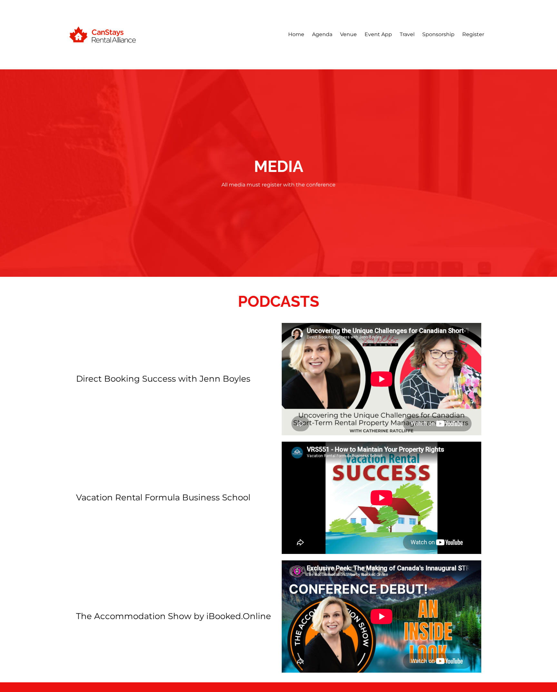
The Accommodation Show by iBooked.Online (173, 616)
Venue (348, 34)
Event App (378, 34)
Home (296, 34)
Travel (407, 34)
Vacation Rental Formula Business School (163, 497)
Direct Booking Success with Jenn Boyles (163, 379)
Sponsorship (438, 34)
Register (473, 34)
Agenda (322, 34)
